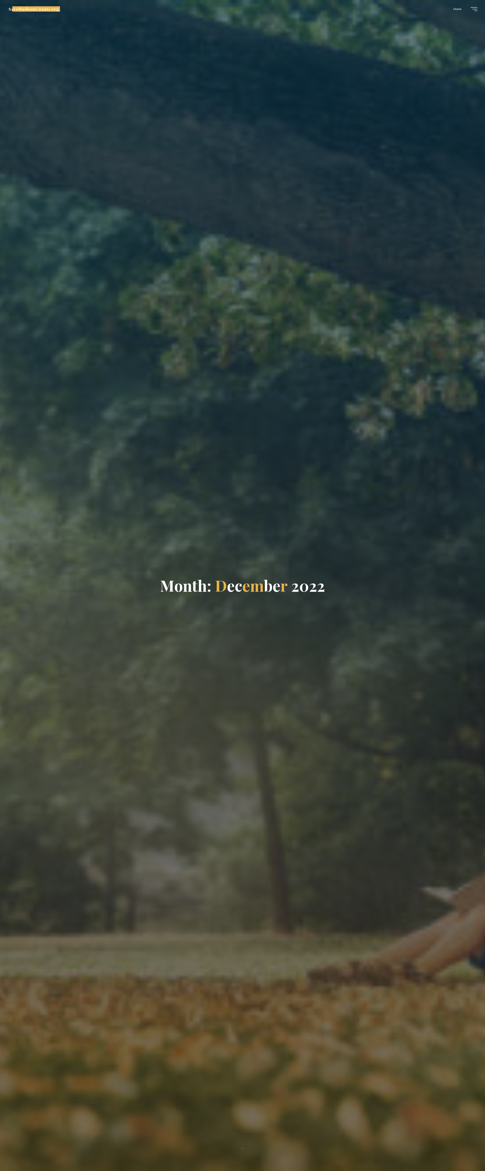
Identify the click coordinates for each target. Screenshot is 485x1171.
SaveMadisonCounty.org (34, 9)
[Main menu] (474, 9)
